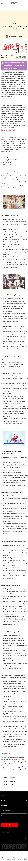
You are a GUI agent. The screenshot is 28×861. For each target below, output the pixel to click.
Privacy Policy (22, 830)
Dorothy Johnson (12, 36)
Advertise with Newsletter (10, 825)
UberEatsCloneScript (9, 777)
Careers (12, 830)
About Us (3, 830)
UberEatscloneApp (9, 781)
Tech (13, 23)
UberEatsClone (8, 785)
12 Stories (20, 36)
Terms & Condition (5, 832)
